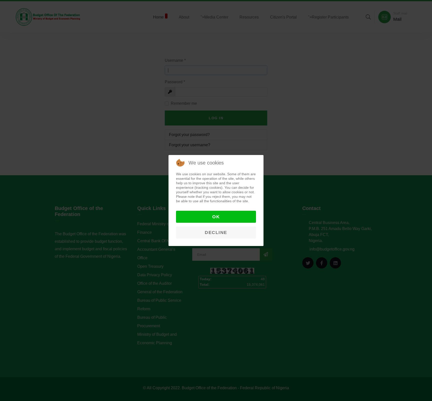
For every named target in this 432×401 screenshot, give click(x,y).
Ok (216, 216)
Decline (216, 232)
